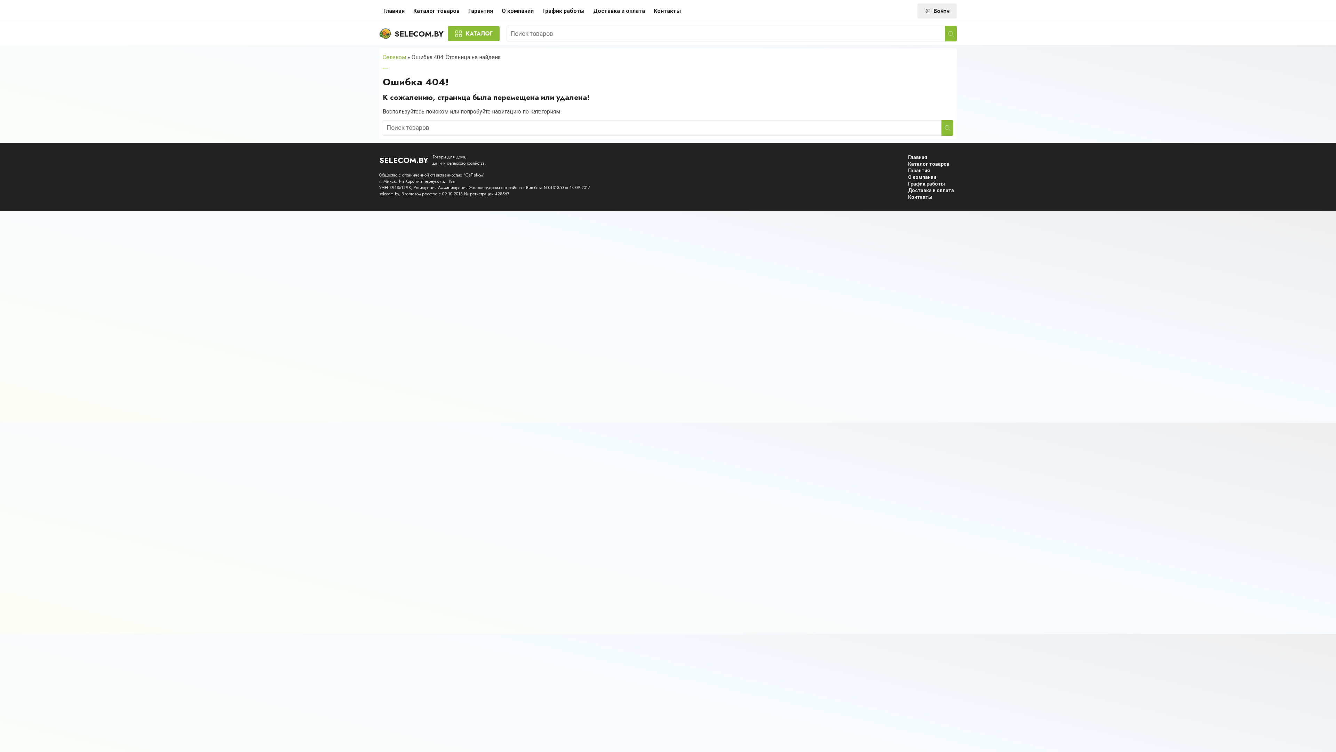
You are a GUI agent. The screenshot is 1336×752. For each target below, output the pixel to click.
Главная (394, 11)
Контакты (667, 11)
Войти (941, 11)
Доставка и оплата (619, 11)
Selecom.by (419, 33)
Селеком (394, 57)
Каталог (479, 34)
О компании (518, 11)
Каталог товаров (436, 11)
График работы (563, 11)
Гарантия (480, 11)
